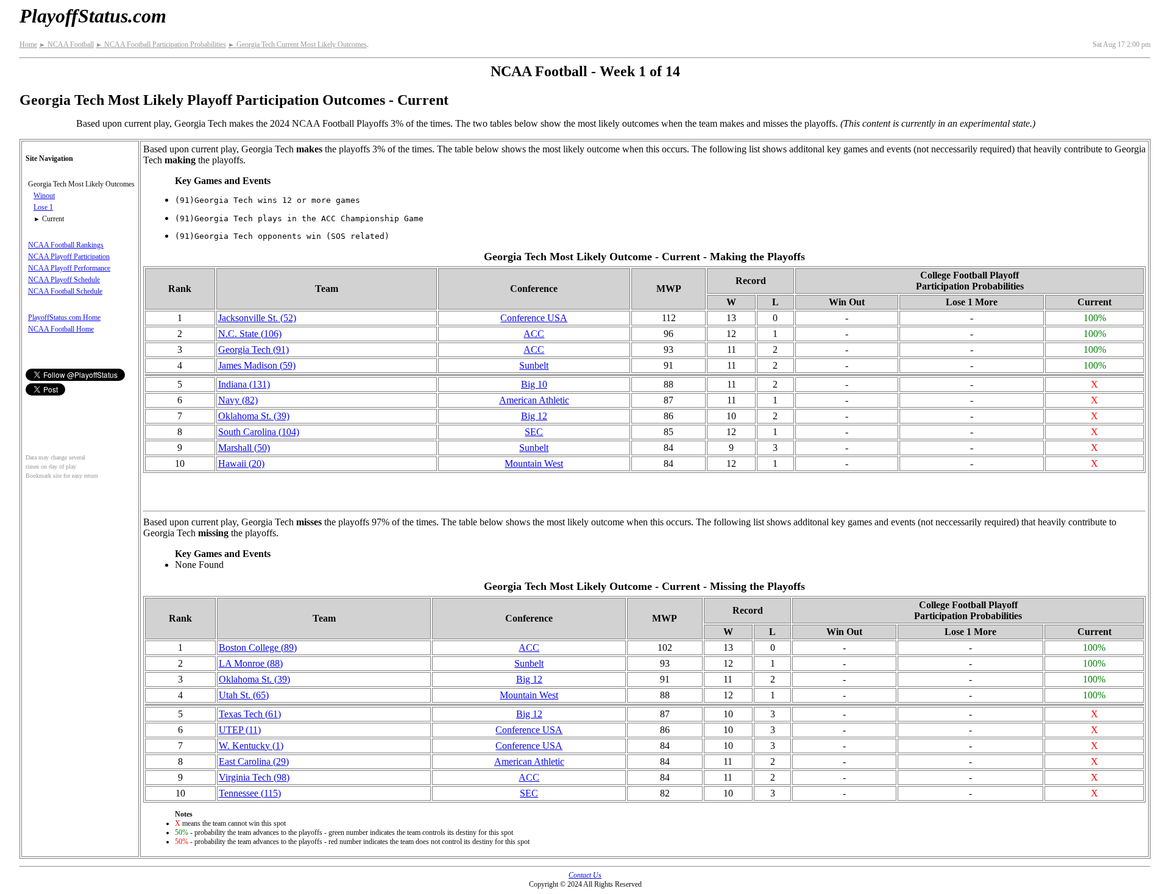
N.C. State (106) (250, 333)
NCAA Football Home (61, 329)
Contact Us (585, 875)
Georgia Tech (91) (253, 349)
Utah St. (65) (244, 695)
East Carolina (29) (254, 761)
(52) (257, 318)
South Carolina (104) (258, 432)
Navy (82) (238, 400)
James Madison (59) (257, 365)
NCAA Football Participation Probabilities (161, 44)
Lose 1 (43, 207)
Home (28, 44)
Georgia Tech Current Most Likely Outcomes (297, 44)
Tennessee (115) (250, 793)
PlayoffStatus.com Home (64, 317)
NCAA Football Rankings (66, 245)
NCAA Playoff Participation (69, 256)
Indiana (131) (244, 384)
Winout (44, 195)
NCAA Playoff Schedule (64, 279)
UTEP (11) (240, 730)
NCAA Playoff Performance (69, 268)
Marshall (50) (244, 447)
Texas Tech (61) (250, 714)
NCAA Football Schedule (65, 291)
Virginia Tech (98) (254, 777)
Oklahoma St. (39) (253, 416)
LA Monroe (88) (251, 663)
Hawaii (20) (241, 463)
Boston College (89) (258, 647)
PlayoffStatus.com (93, 16)
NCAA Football (66, 44)
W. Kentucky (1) (251, 745)
